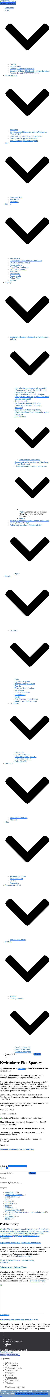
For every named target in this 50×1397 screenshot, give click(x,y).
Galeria (22, 518)
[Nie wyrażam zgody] (1, 1396)
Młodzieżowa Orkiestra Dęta (26, 701)
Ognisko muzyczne (22, 754)
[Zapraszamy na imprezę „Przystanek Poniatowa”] (25, 1236)
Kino (7, 1206)
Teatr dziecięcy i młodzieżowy (26, 699)
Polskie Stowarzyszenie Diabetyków (24, 141)
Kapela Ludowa (16, 265)
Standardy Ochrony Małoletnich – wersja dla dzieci (29, 71)
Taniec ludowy (20, 695)
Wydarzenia (22, 1166)
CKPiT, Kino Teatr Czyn (19, 523)
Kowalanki (14, 271)
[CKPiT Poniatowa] (8, 1)
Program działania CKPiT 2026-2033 (24, 73)
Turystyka (8, 1214)
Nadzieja (13, 280)
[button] (27, 62)
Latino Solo (19, 752)
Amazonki (14, 130)
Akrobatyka (19, 690)
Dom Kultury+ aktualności (29, 460)
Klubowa (13, 820)
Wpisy (21, 512)
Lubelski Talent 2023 (23, 399)
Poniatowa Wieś (16, 197)
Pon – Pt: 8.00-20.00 (22, 1047)
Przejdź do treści (6, 1352)
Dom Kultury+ (10, 1197)
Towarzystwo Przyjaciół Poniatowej (23, 138)
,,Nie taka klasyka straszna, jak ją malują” (30, 388)
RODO (8, 1344)
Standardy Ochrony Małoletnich (22, 69)
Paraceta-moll (15, 258)
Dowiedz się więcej (24, 1256)
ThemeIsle (24, 1350)
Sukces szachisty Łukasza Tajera (13, 1267)
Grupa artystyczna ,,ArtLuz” (25, 757)
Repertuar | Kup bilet (18, 876)
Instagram (7, 1335)
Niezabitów (14, 202)
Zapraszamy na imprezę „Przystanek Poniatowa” (20, 1243)
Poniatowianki (15, 276)
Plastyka (18, 686)
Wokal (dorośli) (20, 761)
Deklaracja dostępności (14, 1341)
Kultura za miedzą (22, 401)
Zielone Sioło (15, 278)
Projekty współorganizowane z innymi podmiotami (29, 521)
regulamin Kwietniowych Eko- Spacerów (17, 1149)
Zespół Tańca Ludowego (19, 267)
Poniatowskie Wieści (18, 940)
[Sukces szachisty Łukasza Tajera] (17, 1260)
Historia (13, 64)
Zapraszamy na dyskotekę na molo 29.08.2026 (19, 1319)
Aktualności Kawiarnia (18, 818)
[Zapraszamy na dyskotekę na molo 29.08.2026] (22, 1312)
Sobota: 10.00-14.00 (22, 1049)
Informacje (9, 1203)
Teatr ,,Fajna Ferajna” (18, 269)
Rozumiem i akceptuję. (24, 1393)
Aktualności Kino (16, 879)
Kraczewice (14, 199)
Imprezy (8, 1201)
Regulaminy (14, 883)
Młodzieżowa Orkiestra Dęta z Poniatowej (26, 261)
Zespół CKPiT (15, 66)
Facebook (7, 1333)
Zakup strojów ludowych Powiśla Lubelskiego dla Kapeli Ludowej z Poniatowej (28, 405)
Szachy (17, 697)
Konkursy (8, 1208)
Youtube (7, 1337)
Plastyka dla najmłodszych (25, 684)
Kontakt (13, 996)
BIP (6, 1346)
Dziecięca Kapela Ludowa (20, 263)
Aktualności (9, 8)
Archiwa (3, 1183)
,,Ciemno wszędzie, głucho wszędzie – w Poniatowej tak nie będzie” (30, 391)
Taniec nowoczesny (22, 692)
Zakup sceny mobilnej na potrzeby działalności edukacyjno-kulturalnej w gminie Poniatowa (32, 412)
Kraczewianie (15, 274)
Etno (6, 1199)
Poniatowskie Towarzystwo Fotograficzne (26, 136)
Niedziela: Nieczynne (23, 1052)
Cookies (8, 1339)
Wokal (17, 679)
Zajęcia (7, 1219)
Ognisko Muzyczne (22, 681)
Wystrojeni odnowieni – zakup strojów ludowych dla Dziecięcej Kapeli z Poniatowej (32, 395)
